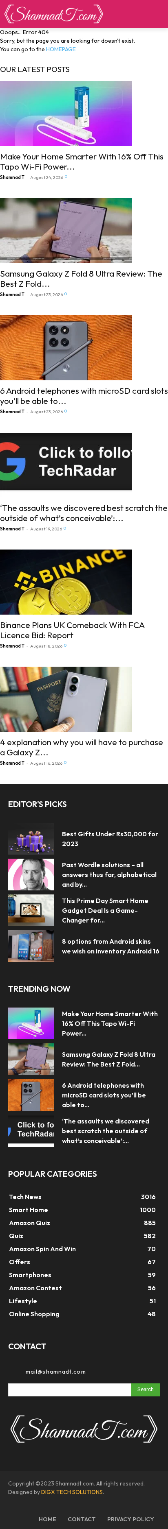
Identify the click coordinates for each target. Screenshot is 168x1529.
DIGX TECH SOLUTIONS (72, 1492)
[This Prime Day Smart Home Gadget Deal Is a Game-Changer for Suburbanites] (31, 910)
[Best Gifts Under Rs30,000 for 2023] (31, 839)
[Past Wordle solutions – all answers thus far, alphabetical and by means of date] (31, 874)
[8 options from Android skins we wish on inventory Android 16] (31, 946)
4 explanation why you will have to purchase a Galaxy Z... (81, 747)
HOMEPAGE (61, 49)
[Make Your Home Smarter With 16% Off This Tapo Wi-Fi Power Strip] (84, 113)
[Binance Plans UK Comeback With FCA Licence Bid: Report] (84, 582)
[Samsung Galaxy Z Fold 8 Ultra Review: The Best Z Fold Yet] (84, 230)
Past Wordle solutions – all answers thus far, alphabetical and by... (109, 874)
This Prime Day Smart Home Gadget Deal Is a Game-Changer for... (105, 910)
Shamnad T (12, 177)
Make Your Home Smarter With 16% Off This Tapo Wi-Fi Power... (82, 161)
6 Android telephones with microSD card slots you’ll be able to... (84, 395)
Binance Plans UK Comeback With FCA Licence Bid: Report (72, 629)
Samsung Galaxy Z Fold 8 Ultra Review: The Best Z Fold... (81, 278)
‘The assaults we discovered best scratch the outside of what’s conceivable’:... (84, 512)
